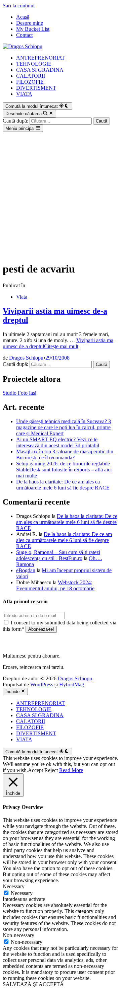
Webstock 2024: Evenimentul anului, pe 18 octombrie (55, 585)
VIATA (24, 94)
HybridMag (71, 684)
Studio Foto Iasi (19, 393)
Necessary (22, 893)
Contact (24, 35)
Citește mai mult (58, 343)
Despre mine (29, 23)
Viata (21, 297)
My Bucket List (32, 29)
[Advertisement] (60, 195)
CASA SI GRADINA (40, 70)
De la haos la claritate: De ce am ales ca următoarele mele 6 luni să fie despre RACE (63, 484)
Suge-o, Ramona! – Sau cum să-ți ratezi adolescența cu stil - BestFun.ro (58, 555)
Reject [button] (51, 770)
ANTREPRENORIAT (40, 58)
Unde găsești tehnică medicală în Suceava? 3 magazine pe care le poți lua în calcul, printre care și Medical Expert (63, 427)
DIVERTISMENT (36, 88)
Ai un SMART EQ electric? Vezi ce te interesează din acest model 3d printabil (57, 442)
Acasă (22, 17)
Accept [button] (35, 770)
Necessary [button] (14, 886)
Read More (71, 770)
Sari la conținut (19, 5)
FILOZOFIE (30, 82)
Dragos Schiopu (26, 358)
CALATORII (30, 76)
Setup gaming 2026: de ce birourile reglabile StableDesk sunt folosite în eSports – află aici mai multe (64, 469)
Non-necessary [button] (18, 935)
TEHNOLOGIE (33, 64)
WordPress (41, 684)
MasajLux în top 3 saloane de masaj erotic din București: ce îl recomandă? (64, 454)
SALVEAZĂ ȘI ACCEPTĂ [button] (33, 984)
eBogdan (25, 570)
